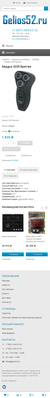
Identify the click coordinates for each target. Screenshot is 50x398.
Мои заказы (7, 328)
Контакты (6, 302)
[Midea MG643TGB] (13, 223)
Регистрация (31, 2)
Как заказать (8, 289)
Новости (6, 285)
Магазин (6, 280)
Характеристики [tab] (29, 170)
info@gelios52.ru (12, 361)
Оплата (5, 293)
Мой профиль (8, 333)
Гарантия (6, 313)
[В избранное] (22, 258)
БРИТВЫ (14, 160)
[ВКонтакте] (4, 387)
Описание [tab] (10, 170)
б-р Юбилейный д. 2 (21, 39)
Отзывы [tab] (12, 176)
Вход (18, 2)
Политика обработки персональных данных (22, 317)
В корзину (14, 254)
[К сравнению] (18, 258)
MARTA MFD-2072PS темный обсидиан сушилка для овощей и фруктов (35, 238)
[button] (42, 208)
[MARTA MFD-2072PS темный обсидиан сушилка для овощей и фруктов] (37, 223)
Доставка (6, 298)
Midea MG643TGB (9, 236)
